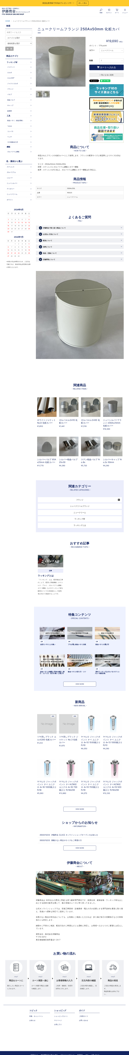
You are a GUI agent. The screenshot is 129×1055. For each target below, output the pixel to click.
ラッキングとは (80, 525)
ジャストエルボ (12, 83)
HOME (7, 21)
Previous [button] (37, 61)
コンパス (10, 131)
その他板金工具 (12, 142)
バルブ (9, 94)
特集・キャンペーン (36, 1016)
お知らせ (32, 1020)
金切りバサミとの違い (47, 644)
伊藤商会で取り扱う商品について (53, 228)
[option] (61, 63)
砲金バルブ (11, 100)
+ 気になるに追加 (107, 75)
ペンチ (9, 137)
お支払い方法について (49, 234)
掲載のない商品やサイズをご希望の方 (66, 840)
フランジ (79, 500)
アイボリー (10, 189)
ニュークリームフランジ (79, 506)
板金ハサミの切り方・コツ (77, 672)
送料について (46, 247)
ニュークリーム (80, 512)
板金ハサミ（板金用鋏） (15, 120)
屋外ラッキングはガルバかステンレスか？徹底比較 (107, 672)
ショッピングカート (61, 1016)
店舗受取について (47, 259)
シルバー (10, 178)
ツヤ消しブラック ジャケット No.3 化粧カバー (68, 739)
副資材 (9, 111)
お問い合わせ (83, 1020)
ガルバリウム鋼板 (13, 152)
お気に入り (58, 1024)
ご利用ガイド (83, 1016)
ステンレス (10, 167)
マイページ (58, 1020)
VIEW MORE (79, 684)
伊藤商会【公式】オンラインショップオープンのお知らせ (74, 835)
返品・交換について (48, 253)
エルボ (9, 72)
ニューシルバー (12, 183)
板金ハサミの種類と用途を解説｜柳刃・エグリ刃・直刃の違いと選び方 (52, 672)
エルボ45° (10, 78)
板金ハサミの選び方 (102, 644)
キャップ (10, 105)
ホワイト (10, 200)
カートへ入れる (107, 67)
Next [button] (83, 61)
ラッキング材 (79, 519)
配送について (46, 240)
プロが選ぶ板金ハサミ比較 (77, 644)
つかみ (9, 126)
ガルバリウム (11, 172)
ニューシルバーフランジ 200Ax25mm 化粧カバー (112, 423)
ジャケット (11, 67)
